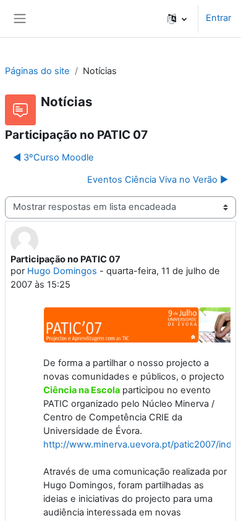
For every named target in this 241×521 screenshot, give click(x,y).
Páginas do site (37, 71)
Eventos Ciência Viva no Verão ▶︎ (157, 179)
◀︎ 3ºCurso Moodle (53, 157)
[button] (177, 18)
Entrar (218, 17)
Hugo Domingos (62, 271)
